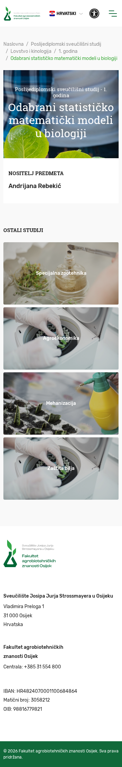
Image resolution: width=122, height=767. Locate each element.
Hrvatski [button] (66, 13)
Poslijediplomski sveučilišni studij (66, 44)
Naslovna (13, 44)
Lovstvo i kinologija (31, 51)
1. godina (68, 51)
